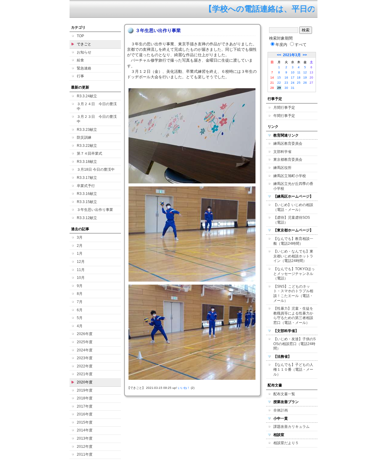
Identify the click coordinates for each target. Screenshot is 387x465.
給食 (80, 60)
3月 (80, 237)
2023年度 (85, 358)
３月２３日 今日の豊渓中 (97, 119)
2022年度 (85, 366)
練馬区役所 (282, 168)
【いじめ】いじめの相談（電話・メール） (293, 207)
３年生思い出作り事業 (95, 210)
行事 (80, 76)
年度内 (281, 44)
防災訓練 (84, 137)
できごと (84, 44)
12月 (81, 262)
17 (292, 77)
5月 (80, 318)
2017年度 (85, 406)
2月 (80, 246)
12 (305, 72)
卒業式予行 (86, 186)
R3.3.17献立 (87, 178)
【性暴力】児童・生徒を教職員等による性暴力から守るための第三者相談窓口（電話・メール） (293, 315)
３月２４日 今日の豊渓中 (97, 106)
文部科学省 (282, 152)
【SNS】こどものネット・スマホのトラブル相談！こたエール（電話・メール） (293, 293)
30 (286, 87)
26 (305, 82)
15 (279, 77)
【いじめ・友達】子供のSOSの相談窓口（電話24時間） (294, 343)
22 (279, 82)
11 (299, 72)
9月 (80, 286)
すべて (301, 44)
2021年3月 (292, 55)
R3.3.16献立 (87, 194)
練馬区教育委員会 (287, 143)
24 (292, 82)
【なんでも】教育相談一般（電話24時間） (293, 241)
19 (305, 77)
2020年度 (85, 382)
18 (299, 77)
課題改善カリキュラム (291, 427)
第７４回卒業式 (89, 153)
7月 (80, 302)
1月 (80, 253)
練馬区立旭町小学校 (289, 176)
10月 (81, 278)
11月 (81, 270)
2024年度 (85, 350)
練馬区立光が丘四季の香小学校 (293, 186)
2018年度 (85, 398)
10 (292, 72)
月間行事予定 (284, 107)
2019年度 (85, 390)
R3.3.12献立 (87, 218)
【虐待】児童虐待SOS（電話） (291, 219)
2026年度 (85, 334)
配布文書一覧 (284, 394)
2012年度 (85, 446)
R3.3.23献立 (87, 130)
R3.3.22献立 (87, 146)
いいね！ (184, 387)
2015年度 (85, 422)
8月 (80, 294)
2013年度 (85, 438)
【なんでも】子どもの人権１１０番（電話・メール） (293, 369)
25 (299, 82)
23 (286, 82)
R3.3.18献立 (87, 162)
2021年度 (85, 374)
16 (286, 77)
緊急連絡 (84, 68)
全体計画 (280, 410)
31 (292, 87)
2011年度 (85, 454)
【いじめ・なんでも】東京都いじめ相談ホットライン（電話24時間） (293, 256)
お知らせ (84, 52)
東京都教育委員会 (287, 159)
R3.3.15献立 (87, 202)
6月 (80, 310)
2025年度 (85, 342)
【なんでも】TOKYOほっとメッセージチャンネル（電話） (294, 273)
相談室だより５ (286, 443)
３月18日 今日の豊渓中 (96, 169)
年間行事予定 (284, 116)
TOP (80, 36)
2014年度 (85, 430)
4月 (80, 326)
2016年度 (85, 414)
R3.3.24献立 (87, 96)
